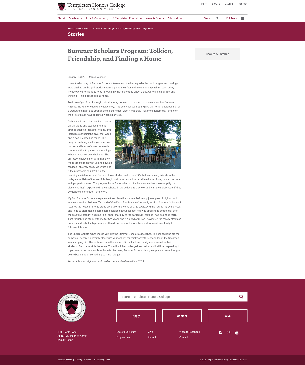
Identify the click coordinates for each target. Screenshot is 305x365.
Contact (242, 4)
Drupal (107, 360)
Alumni (229, 4)
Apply (204, 4)
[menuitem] (234, 18)
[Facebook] (220, 332)
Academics (75, 18)
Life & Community (97, 18)
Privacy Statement (84, 360)
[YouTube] (236, 332)
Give (150, 331)
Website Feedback (189, 331)
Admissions (175, 18)
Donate (216, 4)
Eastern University (126, 331)
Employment (123, 337)
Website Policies (65, 360)
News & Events (155, 18)
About (61, 18)
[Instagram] (228, 332)
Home (70, 28)
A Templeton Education (127, 18)
